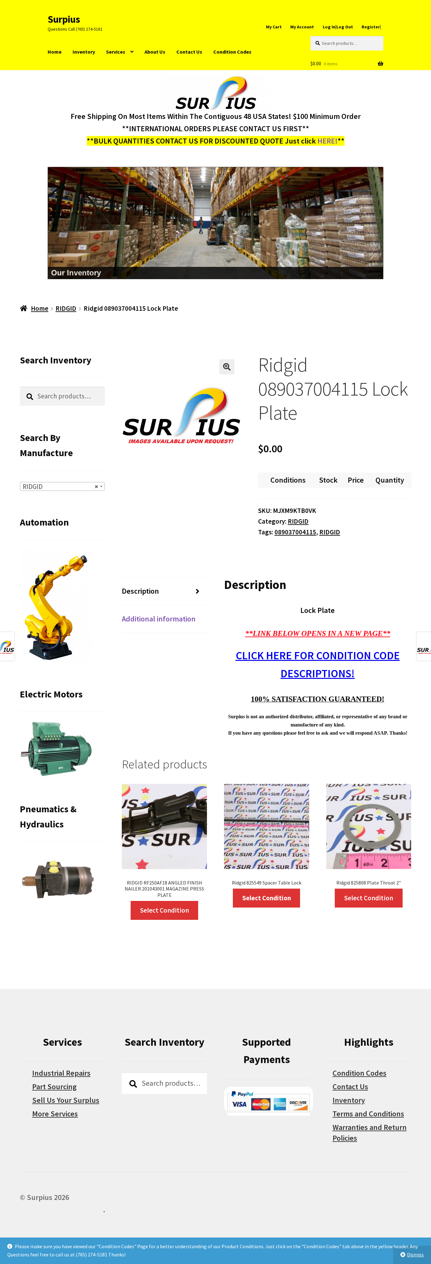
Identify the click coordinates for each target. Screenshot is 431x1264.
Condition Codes (232, 52)
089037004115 (295, 532)
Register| (371, 27)
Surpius (64, 19)
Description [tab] (140, 591)
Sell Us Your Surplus (65, 1100)
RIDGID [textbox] (60, 486)
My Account (302, 27)
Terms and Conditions (368, 1114)
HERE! (327, 141)
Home (55, 52)
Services (115, 52)
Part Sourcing (54, 1086)
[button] (226, 366)
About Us (155, 52)
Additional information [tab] (159, 619)
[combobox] (62, 486)
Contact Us (189, 52)
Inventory (84, 52)
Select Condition (164, 910)
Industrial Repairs (61, 1073)
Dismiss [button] (415, 1254)
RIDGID (66, 308)
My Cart (274, 27)
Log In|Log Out (338, 27)
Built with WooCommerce (61, 1209)
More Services (55, 1114)
